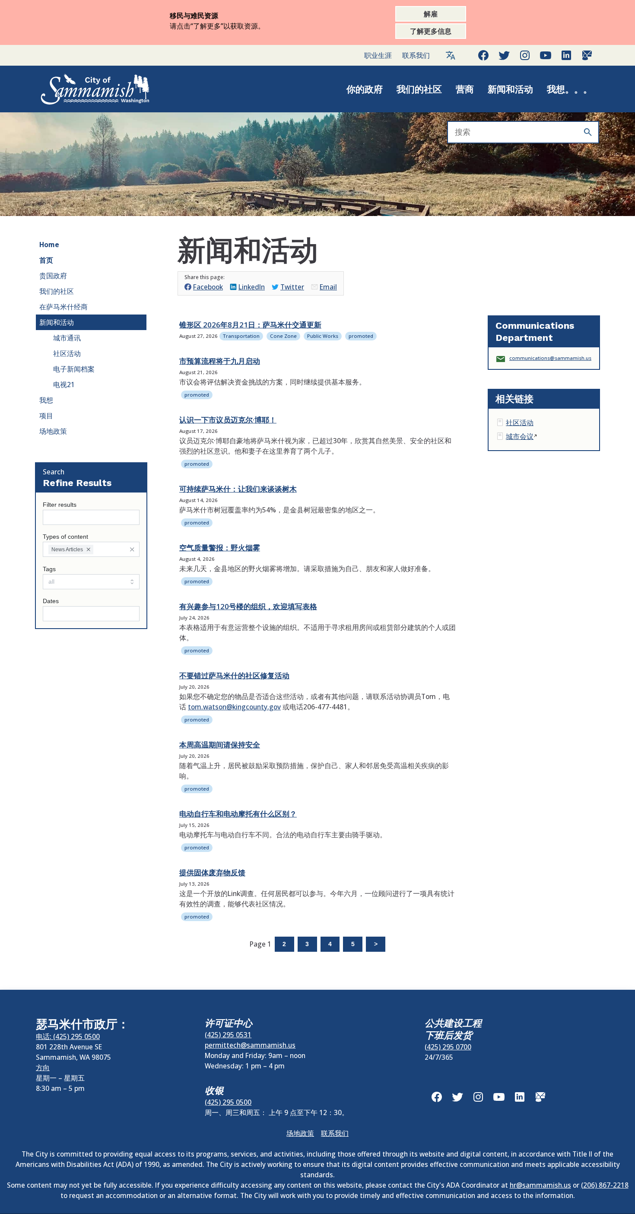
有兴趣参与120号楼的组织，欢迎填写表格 (248, 606)
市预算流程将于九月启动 (219, 361)
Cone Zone (283, 336)
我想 (46, 400)
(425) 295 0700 (448, 1047)
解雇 (431, 14)
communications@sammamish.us (550, 358)
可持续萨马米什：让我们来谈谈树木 (238, 489)
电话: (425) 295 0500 (68, 1036)
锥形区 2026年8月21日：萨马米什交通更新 (250, 325)
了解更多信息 (430, 31)
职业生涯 (378, 55)
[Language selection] (450, 55)
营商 (465, 89)
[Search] (588, 132)
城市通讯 (67, 338)
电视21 (64, 384)
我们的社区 (419, 89)
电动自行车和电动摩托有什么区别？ (238, 814)
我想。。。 (569, 89)
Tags (49, 569)
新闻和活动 (510, 89)
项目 (46, 415)
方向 (43, 1067)
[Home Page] (86, 89)
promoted (361, 336)
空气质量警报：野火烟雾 (219, 548)
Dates (51, 601)
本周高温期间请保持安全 (219, 745)
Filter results (59, 505)
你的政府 (364, 89)
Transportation (241, 336)
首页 (46, 260)
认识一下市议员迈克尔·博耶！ (227, 420)
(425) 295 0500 (228, 1102)
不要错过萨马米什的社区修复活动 (234, 675)
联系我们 (416, 55)
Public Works (322, 336)
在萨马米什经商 (63, 306)
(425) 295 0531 (228, 1034)
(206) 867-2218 (605, 1185)
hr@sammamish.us (540, 1185)
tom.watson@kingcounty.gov (234, 707)
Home (49, 244)
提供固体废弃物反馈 (212, 872)
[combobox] (91, 549)
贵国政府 (53, 275)
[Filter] (132, 549)
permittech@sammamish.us (250, 1045)
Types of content (65, 537)
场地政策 (53, 431)
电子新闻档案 (74, 369)
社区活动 (67, 353)
